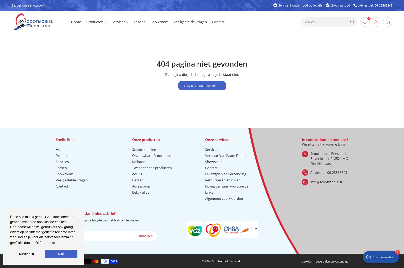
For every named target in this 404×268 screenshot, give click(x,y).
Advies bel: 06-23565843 (375, 5)
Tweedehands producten (152, 168)
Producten (64, 155)
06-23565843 (337, 172)
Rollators (139, 161)
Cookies (307, 261)
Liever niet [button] (26, 253)
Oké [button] (61, 253)
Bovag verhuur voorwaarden (228, 186)
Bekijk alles (140, 192)
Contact (62, 186)
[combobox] (329, 22)
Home (60, 149)
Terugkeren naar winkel (199, 86)
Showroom (64, 174)
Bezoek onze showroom (28, 5)
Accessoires (141, 186)
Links (209, 192)
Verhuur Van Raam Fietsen (226, 155)
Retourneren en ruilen (223, 180)
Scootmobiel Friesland (226, 261)
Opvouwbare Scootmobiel (152, 155)
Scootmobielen (144, 149)
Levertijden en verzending (225, 174)
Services (62, 161)
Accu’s (137, 174)
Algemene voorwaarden (224, 198)
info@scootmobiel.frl (326, 182)
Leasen (61, 168)
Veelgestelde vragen (72, 180)
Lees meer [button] (52, 243)
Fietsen (138, 180)
